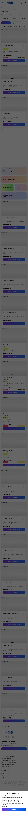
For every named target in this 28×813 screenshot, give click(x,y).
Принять (14, 809)
